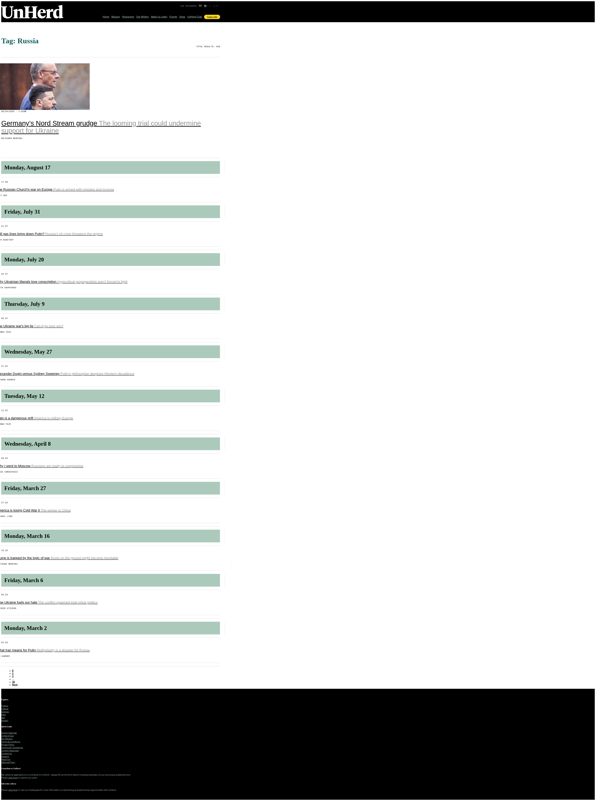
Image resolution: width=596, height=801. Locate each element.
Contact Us (6, 753)
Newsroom (128, 17)
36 (13, 682)
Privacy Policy (7, 744)
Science (5, 711)
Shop (182, 17)
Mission (115, 17)
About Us (5, 759)
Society (4, 720)
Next (15, 684)
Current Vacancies (10, 750)
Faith (3, 714)
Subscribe (212, 17)
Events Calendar (9, 732)
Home (106, 17)
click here (12, 777)
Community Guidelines (12, 747)
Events (173, 17)
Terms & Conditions (10, 741)
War (3, 717)
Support (5, 756)
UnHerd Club (194, 17)
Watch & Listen (159, 17)
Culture (4, 708)
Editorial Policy (8, 762)
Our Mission (7, 738)
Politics (4, 705)
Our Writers (142, 17)
